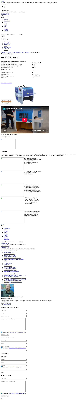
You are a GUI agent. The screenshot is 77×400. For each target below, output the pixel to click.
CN (4, 7)
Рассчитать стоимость (6, 83)
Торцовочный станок (9, 254)
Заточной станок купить (10, 267)
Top (1, 398)
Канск (5, 46)
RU (4, 6)
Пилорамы (6, 264)
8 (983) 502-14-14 (5, 246)
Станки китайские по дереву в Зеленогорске (15, 279)
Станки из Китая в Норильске (11, 276)
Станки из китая (8, 266)
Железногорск (7, 47)
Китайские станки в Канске (11, 274)
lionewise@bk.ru (5, 13)
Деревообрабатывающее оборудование (14, 259)
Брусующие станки (8, 252)
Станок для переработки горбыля (12, 258)
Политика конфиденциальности (9, 250)
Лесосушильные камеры (10, 268)
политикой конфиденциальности (17, 332)
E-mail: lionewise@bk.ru (6, 304)
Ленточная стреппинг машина (11, 271)
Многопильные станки (9, 255)
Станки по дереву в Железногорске (13, 282)
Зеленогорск (7, 42)
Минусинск (7, 44)
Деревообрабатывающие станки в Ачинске (15, 275)
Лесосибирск (7, 43)
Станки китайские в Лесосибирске (13, 280)
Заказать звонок (5, 14)
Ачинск (6, 50)
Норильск (6, 48)
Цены (5, 260)
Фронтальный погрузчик (10, 270)
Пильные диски (8, 263)
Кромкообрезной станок (10, 256)
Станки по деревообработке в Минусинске (15, 278)
